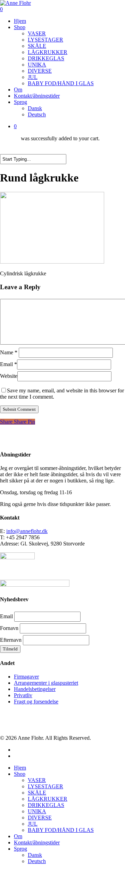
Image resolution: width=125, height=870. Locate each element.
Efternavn (11, 640)
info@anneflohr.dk (27, 531)
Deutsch (37, 861)
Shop (19, 774)
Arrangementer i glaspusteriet (46, 683)
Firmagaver (26, 677)
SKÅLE (37, 793)
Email (8, 364)
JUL (33, 824)
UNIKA (37, 811)
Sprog (20, 849)
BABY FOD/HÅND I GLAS (61, 830)
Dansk (35, 855)
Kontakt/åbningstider (37, 842)
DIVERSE (40, 817)
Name (8, 352)
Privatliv (23, 695)
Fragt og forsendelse (36, 701)
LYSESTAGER (45, 786)
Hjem (20, 768)
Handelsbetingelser (35, 689)
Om (18, 836)
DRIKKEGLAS (46, 805)
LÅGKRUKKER (47, 799)
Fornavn (9, 628)
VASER (37, 780)
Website (8, 376)
